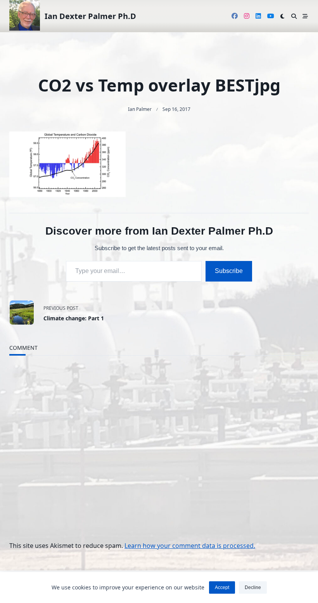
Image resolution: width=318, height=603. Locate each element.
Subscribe (229, 271)
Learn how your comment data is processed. (189, 545)
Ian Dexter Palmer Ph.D (90, 16)
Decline (253, 587)
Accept (222, 587)
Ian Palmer (140, 109)
